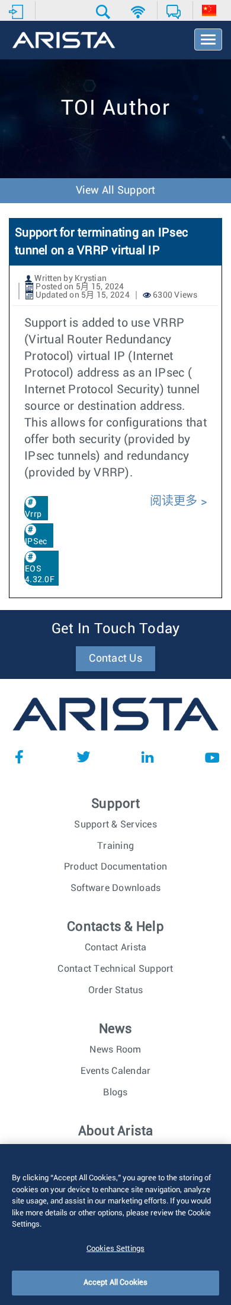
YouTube (212, 757)
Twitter (83, 757)
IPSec (36, 542)
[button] (104, 12)
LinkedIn (147, 757)
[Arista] (64, 40)
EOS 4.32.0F (39, 574)
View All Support (116, 190)
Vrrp (33, 514)
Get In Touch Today (116, 629)
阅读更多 (174, 501)
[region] (115, 1224)
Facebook (19, 757)
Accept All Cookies (115, 1283)
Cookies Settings (115, 1249)
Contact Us (115, 658)
